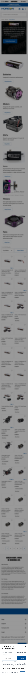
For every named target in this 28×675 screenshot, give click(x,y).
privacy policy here (21, 665)
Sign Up (22, 658)
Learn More (22, 671)
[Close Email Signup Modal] (25, 646)
